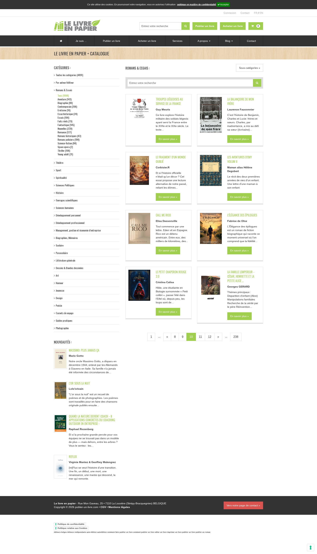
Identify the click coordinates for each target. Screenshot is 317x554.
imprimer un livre (174, 532)
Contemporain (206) (67, 106)
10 (191, 336)
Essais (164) (63, 117)
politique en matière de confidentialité (196, 4)
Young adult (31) (65, 154)
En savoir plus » (168, 139)
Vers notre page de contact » (243, 505)
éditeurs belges (60, 532)
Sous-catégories (249, 67)
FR (255, 12)
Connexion (230, 12)
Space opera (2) (65, 147)
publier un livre (188, 532)
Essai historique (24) (67, 114)
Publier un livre (111, 40)
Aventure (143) (65, 99)
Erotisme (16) (64, 110)
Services (177, 40)
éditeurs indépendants (76, 532)
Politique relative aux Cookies (72, 528)
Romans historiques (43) (69, 136)
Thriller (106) (64, 150)
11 (200, 336)
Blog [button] (228, 40)
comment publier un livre (143, 532)
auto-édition (92, 532)
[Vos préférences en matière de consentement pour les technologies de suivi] (310, 547)
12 (209, 336)
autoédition (102, 532)
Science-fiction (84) (67, 143)
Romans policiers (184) (68, 139)
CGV (103, 507)
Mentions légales (119, 507)
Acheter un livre (147, 40)
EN (261, 12)
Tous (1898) (63, 95)
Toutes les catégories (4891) (69, 75)
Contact (245, 12)
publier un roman (203, 532)
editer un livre (161, 532)
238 (235, 336)
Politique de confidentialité (71, 524)
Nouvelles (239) (65, 128)
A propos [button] (203, 40)
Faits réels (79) (65, 121)
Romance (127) (65, 132)
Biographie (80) (65, 103)
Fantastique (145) (66, 125)
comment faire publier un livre (120, 532)
